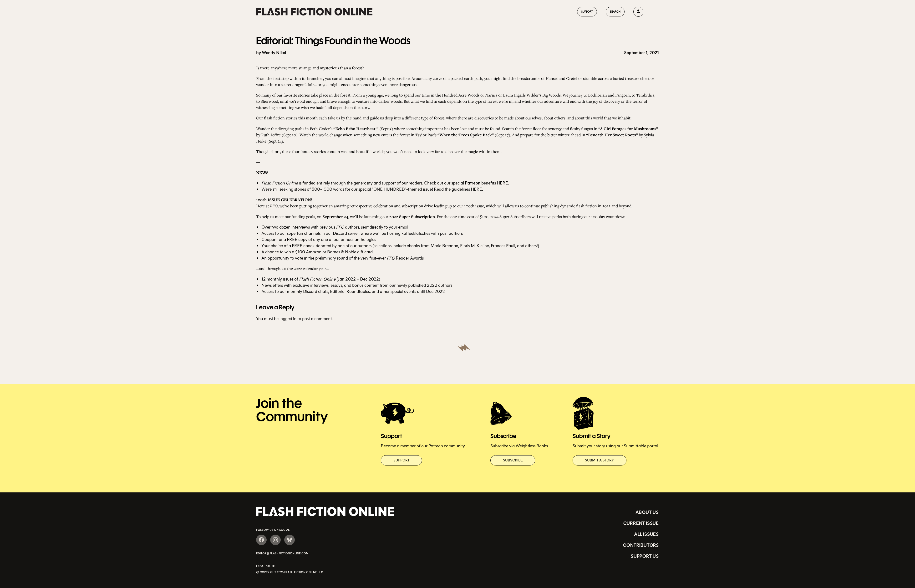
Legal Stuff (265, 566)
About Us (647, 512)
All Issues (646, 534)
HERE (502, 183)
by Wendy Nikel (271, 53)
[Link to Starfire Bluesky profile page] (289, 540)
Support (587, 12)
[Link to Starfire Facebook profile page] (261, 540)
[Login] (638, 12)
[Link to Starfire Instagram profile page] (275, 540)
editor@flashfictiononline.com (282, 553)
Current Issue (641, 523)
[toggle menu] (655, 12)
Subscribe (513, 460)
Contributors (641, 545)
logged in (288, 319)
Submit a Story (599, 460)
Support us (645, 556)
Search (615, 12)
